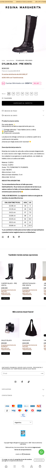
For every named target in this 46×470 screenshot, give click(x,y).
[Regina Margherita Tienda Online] (6, 466)
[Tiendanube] (23, 454)
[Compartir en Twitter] (14, 237)
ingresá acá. (37, 447)
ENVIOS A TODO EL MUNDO (20, 1)
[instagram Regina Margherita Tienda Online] (15, 382)
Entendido (39, 460)
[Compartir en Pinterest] (19, 237)
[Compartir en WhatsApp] (3, 237)
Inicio (3, 60)
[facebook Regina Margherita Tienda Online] (22, 382)
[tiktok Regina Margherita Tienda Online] (28, 382)
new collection (10, 60)
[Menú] (14, 466)
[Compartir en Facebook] (8, 237)
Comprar (5, 298)
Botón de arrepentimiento (23, 449)
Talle (4, 93)
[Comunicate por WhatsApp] (41, 452)
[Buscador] (23, 466)
